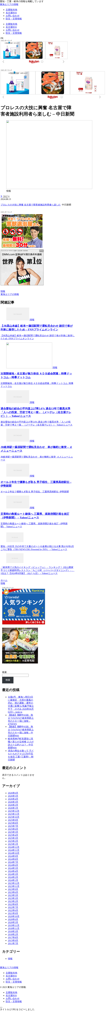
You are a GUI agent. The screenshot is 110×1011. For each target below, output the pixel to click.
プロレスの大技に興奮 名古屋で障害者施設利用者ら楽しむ (31, 204)
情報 (3, 291)
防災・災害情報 (14, 982)
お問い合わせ (12, 979)
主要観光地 (11, 973)
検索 (4, 672)
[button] (6, 196)
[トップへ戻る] (1, 1007)
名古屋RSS (11, 976)
